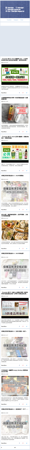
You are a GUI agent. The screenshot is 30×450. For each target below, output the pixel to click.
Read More (3, 92)
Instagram (16, 19)
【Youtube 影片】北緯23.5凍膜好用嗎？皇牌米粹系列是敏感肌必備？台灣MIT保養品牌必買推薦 (14, 293)
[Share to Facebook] (19, 92)
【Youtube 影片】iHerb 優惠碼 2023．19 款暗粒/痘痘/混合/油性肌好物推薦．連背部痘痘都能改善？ (14, 59)
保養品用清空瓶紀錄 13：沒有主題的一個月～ (14, 331)
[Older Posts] (1, 447)
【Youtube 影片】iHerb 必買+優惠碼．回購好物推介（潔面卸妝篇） (15, 137)
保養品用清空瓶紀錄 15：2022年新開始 (12, 175)
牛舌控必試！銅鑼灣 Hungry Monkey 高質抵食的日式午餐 (14, 371)
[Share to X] (27, 92)
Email (22, 19)
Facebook (9, 19)
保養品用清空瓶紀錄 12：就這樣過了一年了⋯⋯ (14, 409)
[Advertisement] (15, 41)
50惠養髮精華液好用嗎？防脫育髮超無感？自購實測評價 (14, 98)
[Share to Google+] (23, 92)
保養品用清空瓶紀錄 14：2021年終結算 (12, 253)
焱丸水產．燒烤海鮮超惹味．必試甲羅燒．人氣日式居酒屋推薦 (14, 215)
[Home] (15, 447)
